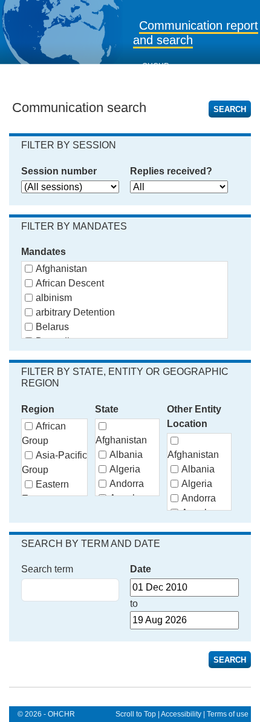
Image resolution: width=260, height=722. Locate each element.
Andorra (126, 484)
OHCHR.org (162, 66)
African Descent (70, 283)
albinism (54, 298)
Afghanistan (61, 268)
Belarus (52, 327)
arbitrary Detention (75, 312)
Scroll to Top (135, 714)
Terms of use (228, 714)
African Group (44, 433)
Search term (47, 569)
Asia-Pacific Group (54, 462)
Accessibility (181, 714)
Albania (126, 454)
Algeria (124, 469)
